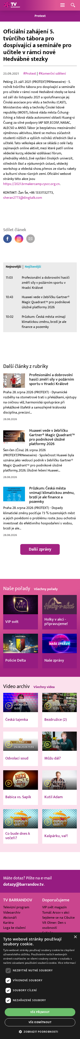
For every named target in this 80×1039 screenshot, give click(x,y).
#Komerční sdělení (52, 73)
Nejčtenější (33, 267)
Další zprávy (40, 549)
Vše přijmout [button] (40, 1012)
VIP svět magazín (54, 907)
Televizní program (16, 907)
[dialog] (40, 985)
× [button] (75, 937)
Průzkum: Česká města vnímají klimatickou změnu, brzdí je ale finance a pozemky (44, 322)
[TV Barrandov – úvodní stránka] (11, 5)
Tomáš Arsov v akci (55, 912)
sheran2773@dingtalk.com (22, 198)
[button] (40, 1031)
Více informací (67, 963)
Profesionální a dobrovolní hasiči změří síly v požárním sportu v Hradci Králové (46, 283)
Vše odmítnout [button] (40, 1022)
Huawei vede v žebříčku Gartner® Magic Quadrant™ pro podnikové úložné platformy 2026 (46, 302)
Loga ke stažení (14, 928)
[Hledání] (73, 5)
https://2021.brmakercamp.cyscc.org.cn (31, 184)
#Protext (29, 73)
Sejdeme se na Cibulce (58, 918)
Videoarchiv (11, 912)
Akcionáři (10, 918)
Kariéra (8, 923)
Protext (40, 16)
